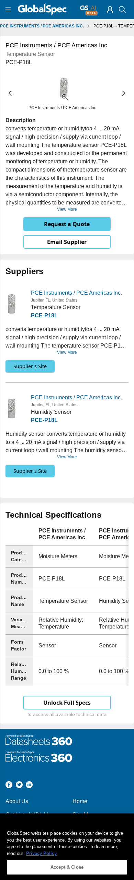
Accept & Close (67, 867)
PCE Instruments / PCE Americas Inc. (76, 293)
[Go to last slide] (10, 93)
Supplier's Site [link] (30, 366)
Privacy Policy (41, 853)
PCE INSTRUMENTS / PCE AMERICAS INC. (42, 26)
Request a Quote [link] (67, 224)
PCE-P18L (44, 315)
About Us (16, 801)
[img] (110, 9)
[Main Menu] (9, 9)
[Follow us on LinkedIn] (29, 785)
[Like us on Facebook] (8, 785)
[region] (67, 846)
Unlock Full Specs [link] (67, 702)
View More (67, 209)
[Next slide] (124, 93)
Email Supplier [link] (67, 242)
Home (79, 801)
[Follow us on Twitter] (19, 785)
